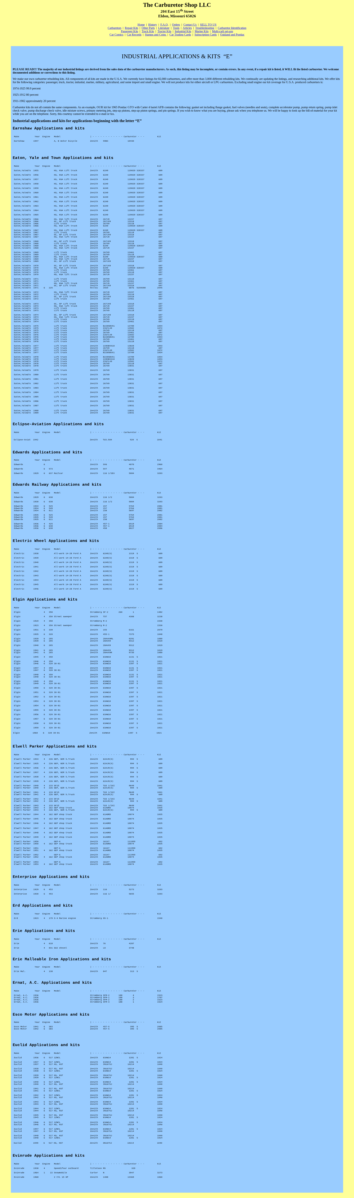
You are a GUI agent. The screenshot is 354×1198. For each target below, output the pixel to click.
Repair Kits (131, 28)
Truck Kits (148, 31)
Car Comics (116, 34)
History (152, 24)
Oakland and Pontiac (232, 34)
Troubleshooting (204, 28)
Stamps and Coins (156, 34)
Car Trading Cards (180, 34)
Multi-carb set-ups (222, 31)
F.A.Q (164, 24)
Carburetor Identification (232, 28)
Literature (163, 28)
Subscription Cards (206, 34)
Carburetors (114, 28)
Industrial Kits (183, 31)
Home (141, 24)
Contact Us (190, 24)
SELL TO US (208, 24)
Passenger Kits (129, 31)
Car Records (134, 34)
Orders (176, 24)
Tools (176, 28)
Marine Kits (202, 31)
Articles (187, 28)
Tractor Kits (164, 31)
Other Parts (148, 28)
